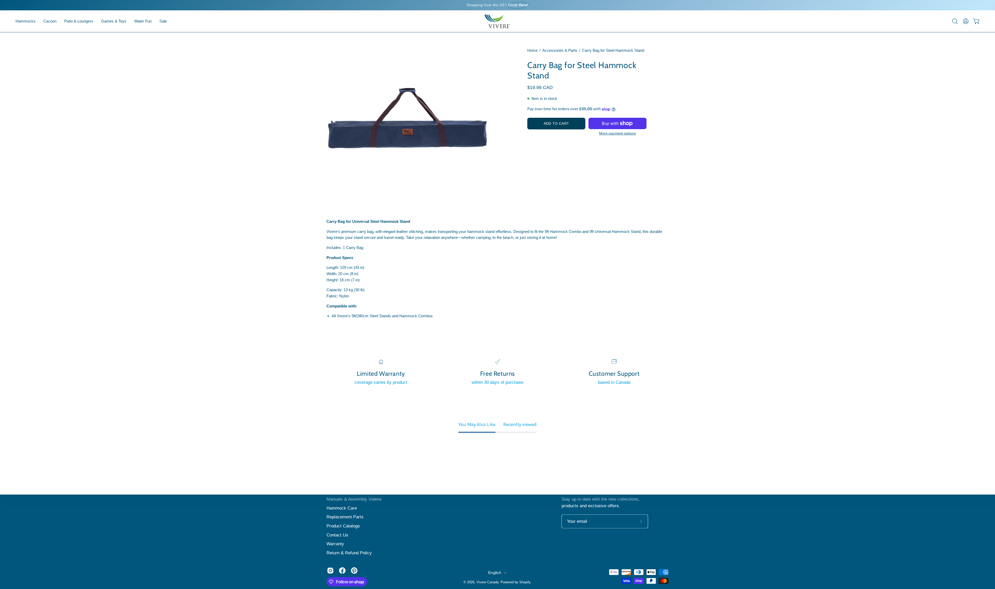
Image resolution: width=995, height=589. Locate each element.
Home (532, 50)
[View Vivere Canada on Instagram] (330, 571)
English (494, 572)
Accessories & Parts (559, 50)
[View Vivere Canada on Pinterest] (354, 571)
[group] (497, 5)
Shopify (524, 582)
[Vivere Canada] (497, 21)
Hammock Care (341, 507)
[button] (49, 21)
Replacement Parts (345, 516)
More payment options (617, 133)
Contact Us (337, 534)
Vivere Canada (488, 582)
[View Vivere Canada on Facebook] (342, 571)
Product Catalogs (343, 526)
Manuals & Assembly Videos (354, 499)
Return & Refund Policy (349, 552)
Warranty (335, 543)
